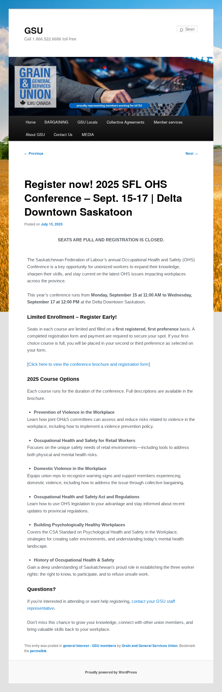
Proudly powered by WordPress (111, 672)
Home (31, 122)
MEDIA (88, 134)
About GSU (35, 134)
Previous (33, 153)
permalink (38, 650)
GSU (33, 30)
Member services (168, 122)
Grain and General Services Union (149, 645)
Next (192, 153)
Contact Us (63, 134)
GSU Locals (87, 122)
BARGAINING (56, 122)
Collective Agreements (126, 122)
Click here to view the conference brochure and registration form (88, 364)
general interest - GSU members (89, 645)
